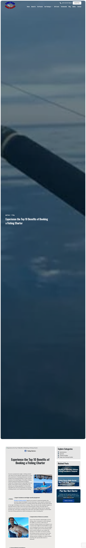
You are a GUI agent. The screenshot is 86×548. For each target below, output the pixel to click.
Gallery (74, 6)
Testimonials (64, 6)
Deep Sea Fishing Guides (66, 457)
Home (28, 6)
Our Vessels (40, 6)
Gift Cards (56, 6)
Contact (79, 6)
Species (62, 454)
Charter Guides (64, 455)
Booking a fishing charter (20, 500)
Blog (70, 6)
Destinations (63, 452)
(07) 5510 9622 (67, 3)
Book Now (77, 3)
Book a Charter (68, 500)
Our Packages (47, 6)
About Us (33, 6)
